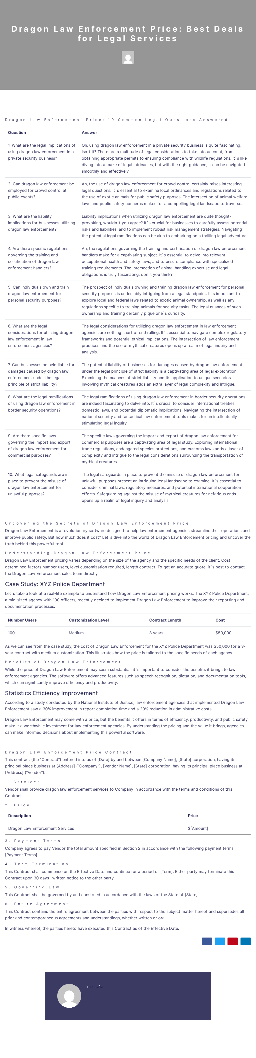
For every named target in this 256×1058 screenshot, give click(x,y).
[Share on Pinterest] (233, 941)
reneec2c (94, 986)
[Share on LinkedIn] (245, 941)
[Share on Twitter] (220, 941)
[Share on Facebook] (207, 941)
